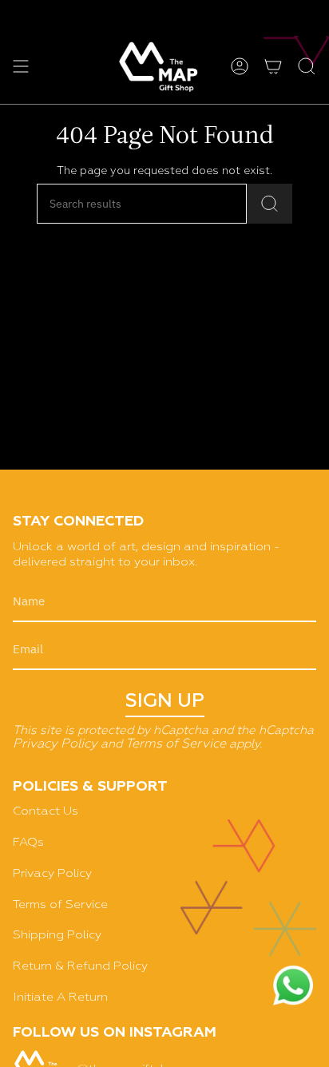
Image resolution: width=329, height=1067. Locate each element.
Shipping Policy (57, 935)
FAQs (28, 842)
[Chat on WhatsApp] (293, 987)
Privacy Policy (55, 744)
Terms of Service (175, 744)
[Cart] (273, 66)
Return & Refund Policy (80, 966)
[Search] (269, 204)
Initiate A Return (60, 997)
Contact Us (45, 811)
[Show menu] (21, 66)
